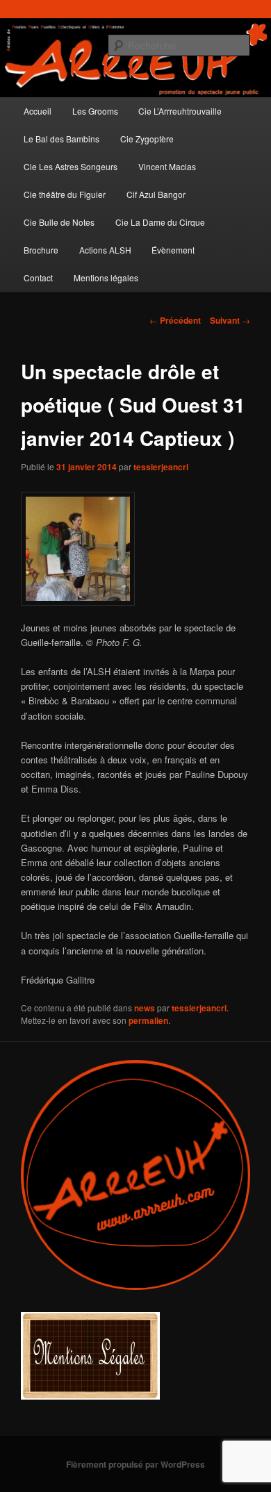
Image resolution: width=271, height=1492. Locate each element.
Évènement (173, 250)
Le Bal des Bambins (61, 138)
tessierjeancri (160, 467)
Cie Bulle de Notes (59, 222)
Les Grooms (95, 111)
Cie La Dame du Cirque (160, 222)
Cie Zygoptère (147, 138)
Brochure (41, 250)
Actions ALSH (105, 250)
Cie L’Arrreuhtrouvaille (180, 111)
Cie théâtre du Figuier (65, 194)
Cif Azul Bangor (156, 194)
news (144, 1008)
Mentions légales (106, 277)
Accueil (37, 111)
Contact (38, 277)
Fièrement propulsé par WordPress (135, 1464)
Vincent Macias (167, 166)
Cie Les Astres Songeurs (70, 166)
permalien (148, 1020)
